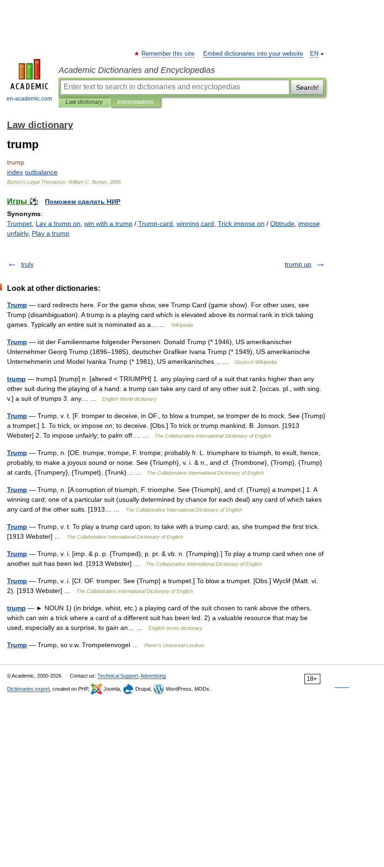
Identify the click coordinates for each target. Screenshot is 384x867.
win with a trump (108, 223)
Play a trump (50, 233)
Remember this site (168, 54)
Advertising (153, 676)
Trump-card (155, 223)
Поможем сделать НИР (82, 201)
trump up (298, 264)
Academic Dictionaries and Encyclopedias (137, 70)
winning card (195, 223)
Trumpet (19, 223)
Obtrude (282, 223)
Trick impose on (241, 223)
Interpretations (135, 102)
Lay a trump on (58, 223)
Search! (307, 87)
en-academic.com (29, 98)
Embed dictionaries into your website (253, 54)
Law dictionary (84, 102)
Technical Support (117, 676)
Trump (17, 305)
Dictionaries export (28, 689)
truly (27, 264)
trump (16, 379)
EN (314, 54)
